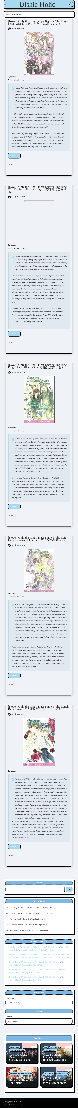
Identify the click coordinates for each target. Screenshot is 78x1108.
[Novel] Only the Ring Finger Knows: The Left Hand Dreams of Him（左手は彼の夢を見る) (37, 539)
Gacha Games (14, 1047)
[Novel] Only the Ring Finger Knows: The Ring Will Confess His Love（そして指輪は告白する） (37, 189)
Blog (45, 1047)
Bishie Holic (37, 4)
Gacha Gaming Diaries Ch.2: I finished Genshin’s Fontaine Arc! (29, 913)
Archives (8, 1017)
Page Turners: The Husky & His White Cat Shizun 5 (25, 919)
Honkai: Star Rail (62, 1073)
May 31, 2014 (20, 197)
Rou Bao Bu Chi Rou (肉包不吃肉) (21, 1073)
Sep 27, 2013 (20, 714)
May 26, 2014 (20, 372)
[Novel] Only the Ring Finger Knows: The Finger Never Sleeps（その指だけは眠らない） (38, 22)
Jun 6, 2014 (20, 28)
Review (14, 156)
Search (39, 883)
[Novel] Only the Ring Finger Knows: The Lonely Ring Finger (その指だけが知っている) (38, 708)
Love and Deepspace (17, 1050)
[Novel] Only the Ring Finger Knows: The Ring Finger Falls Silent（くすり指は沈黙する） (37, 366)
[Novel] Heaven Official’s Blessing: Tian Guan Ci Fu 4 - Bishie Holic (33, 962)
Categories (9, 998)
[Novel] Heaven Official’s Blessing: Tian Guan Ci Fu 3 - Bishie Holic (33, 977)
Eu (12, 28)
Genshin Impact (49, 1050)
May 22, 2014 (20, 545)
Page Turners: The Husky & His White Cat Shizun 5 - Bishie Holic (33, 947)
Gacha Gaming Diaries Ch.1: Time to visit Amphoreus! (26, 925)
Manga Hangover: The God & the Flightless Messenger (26, 930)
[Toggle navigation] (5, 4)
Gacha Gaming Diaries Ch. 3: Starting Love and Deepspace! (28, 907)
